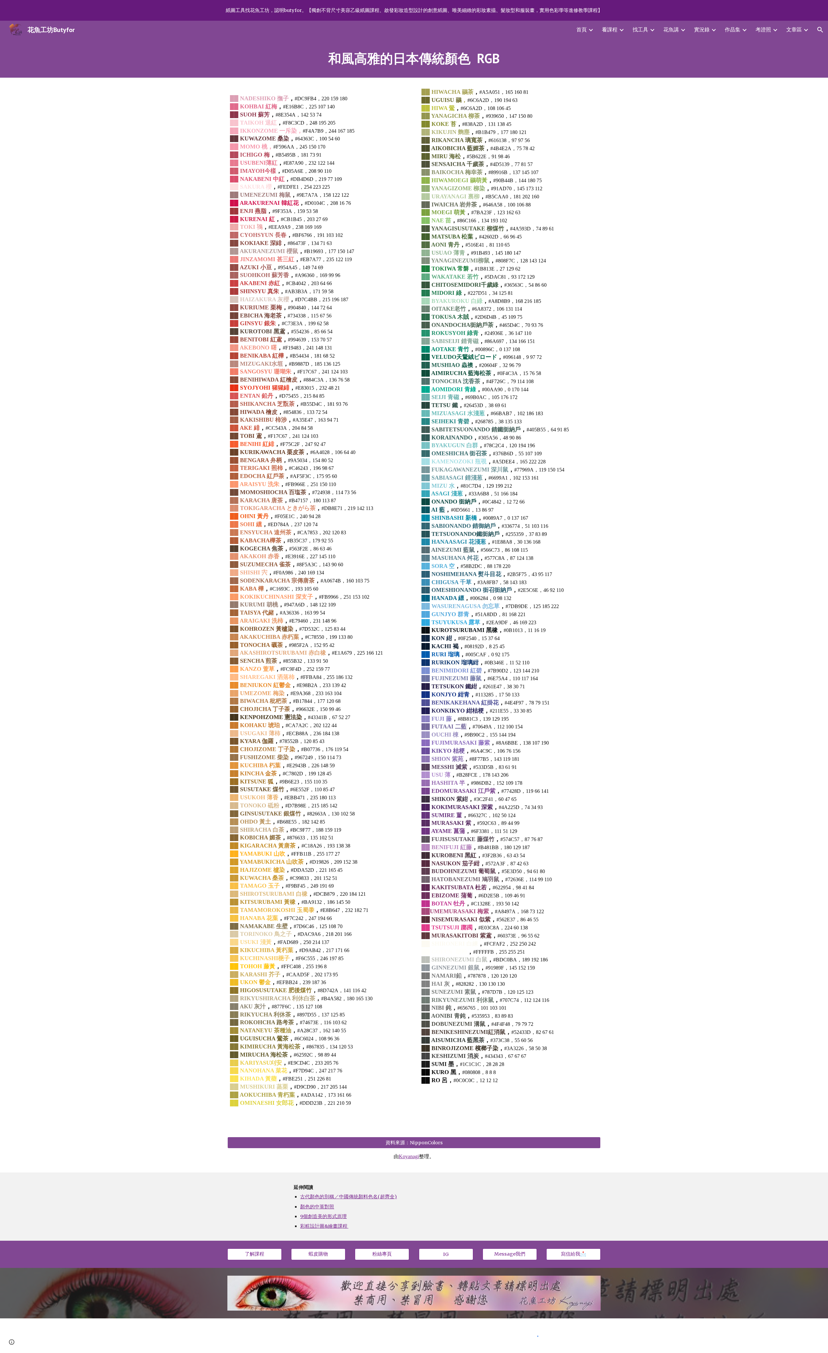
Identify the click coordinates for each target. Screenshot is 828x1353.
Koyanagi (409, 1156)
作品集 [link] (732, 29)
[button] (820, 30)
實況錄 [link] (702, 29)
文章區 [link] (794, 29)
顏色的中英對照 (317, 1207)
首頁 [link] (581, 29)
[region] (414, 10)
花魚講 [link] (671, 29)
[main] (414, 58)
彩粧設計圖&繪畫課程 (323, 1226)
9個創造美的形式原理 (323, 1216)
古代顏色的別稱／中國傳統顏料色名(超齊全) (348, 1197)
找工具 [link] (640, 29)
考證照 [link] (763, 29)
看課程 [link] (609, 29)
